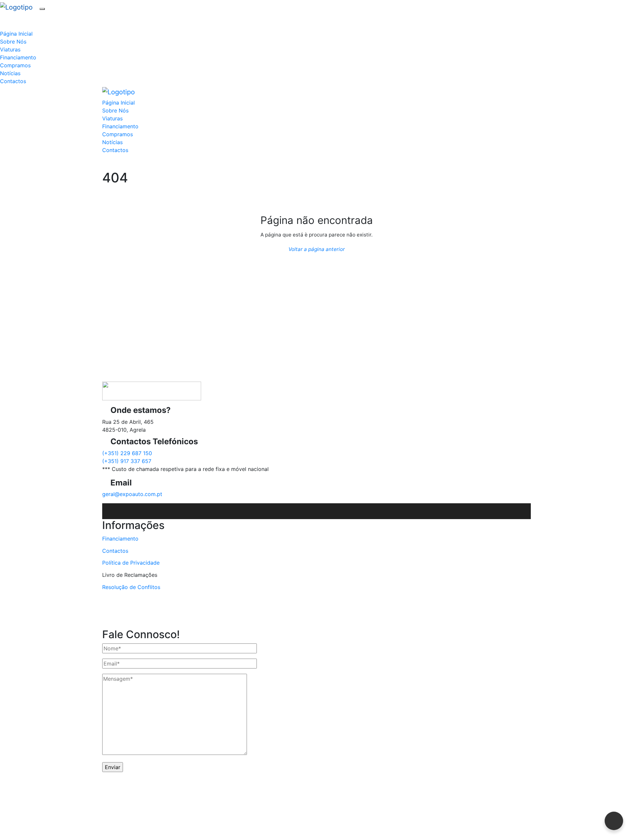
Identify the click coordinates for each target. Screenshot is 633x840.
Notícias (10, 73)
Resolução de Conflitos (131, 587)
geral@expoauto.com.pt (132, 494)
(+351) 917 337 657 (126, 461)
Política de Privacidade (131, 562)
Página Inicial (16, 33)
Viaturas (10, 49)
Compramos (15, 65)
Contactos (13, 81)
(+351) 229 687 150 (127, 453)
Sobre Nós (13, 41)
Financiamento (18, 57)
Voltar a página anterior (316, 249)
